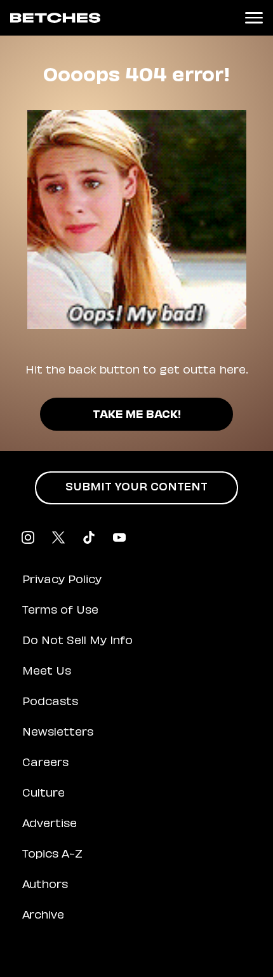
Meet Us (46, 672)
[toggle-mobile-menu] (254, 18)
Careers (45, 763)
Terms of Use (60, 611)
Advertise (49, 824)
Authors (45, 885)
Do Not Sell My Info (77, 642)
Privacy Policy (62, 581)
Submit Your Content (136, 488)
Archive (43, 916)
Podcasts (50, 702)
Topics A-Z (52, 855)
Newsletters (57, 733)
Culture (43, 794)
